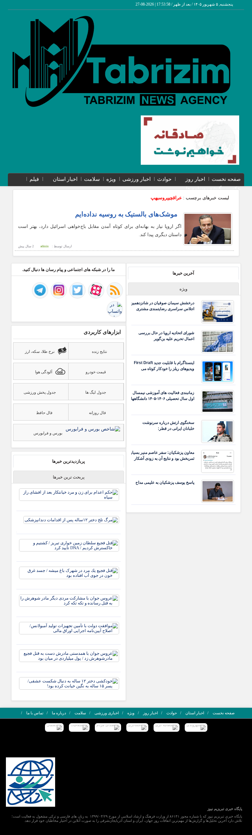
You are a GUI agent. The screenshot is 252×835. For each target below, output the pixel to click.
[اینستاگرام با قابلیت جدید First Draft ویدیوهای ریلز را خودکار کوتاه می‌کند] (218, 371)
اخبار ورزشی (136, 179)
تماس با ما (34, 713)
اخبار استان (65, 179)
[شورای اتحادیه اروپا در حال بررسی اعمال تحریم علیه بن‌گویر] (218, 341)
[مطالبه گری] (166, 727)
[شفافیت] (79, 727)
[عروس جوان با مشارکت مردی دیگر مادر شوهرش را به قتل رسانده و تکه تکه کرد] (69, 600)
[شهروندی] (196, 727)
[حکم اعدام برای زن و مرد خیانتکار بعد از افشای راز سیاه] (69, 494)
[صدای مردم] (108, 727)
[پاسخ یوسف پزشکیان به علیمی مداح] (218, 490)
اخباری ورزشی (106, 713)
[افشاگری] (137, 727)
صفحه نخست (226, 179)
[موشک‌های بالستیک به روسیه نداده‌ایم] (207, 228)
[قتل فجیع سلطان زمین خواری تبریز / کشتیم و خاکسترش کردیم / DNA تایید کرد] (69, 544)
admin (44, 246)
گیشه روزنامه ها (203, 188)
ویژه (111, 179)
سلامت (92, 179)
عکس (234, 188)
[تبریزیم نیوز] (123, 61)
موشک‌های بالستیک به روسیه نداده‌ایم (126, 214)
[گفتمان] (54, 727)
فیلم (34, 179)
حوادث (164, 179)
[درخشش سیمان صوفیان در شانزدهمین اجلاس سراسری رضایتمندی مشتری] (218, 311)
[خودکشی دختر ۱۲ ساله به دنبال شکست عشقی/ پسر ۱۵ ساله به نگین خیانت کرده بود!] (69, 682)
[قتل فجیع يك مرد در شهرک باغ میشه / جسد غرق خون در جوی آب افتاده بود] (69, 572)
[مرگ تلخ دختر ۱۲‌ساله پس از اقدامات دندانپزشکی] (71, 519)
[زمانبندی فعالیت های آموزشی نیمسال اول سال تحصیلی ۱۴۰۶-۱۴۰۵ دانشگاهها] (218, 401)
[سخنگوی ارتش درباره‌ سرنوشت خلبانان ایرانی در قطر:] (218, 431)
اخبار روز (195, 179)
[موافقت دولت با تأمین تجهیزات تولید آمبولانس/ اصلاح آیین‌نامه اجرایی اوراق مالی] (69, 627)
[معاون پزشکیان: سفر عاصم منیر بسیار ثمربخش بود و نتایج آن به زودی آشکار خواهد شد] (218, 460)
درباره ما (59, 713)
